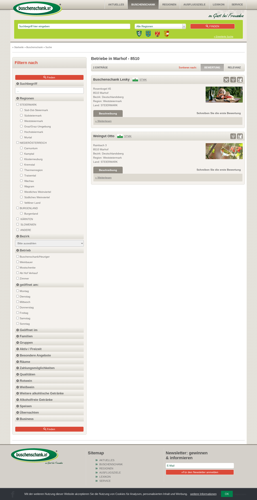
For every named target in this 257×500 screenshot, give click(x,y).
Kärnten (26, 219)
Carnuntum (31, 148)
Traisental (30, 175)
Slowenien (28, 224)
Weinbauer (26, 262)
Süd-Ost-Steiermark (36, 110)
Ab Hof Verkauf (29, 273)
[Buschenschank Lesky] (224, 95)
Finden (214, 26)
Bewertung (212, 67)
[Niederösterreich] (148, 34)
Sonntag (25, 323)
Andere (25, 229)
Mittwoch (25, 301)
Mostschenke (28, 267)
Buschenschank (143, 4)
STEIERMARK (28, 104)
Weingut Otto (103, 136)
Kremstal (29, 164)
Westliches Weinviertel (37, 191)
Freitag (24, 312)
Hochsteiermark (33, 131)
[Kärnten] (166, 34)
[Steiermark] (139, 34)
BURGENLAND (29, 208)
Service (237, 4)
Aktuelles (116, 4)
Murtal (28, 137)
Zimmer (24, 278)
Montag (24, 291)
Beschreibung (108, 113)
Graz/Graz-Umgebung (37, 126)
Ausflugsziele (194, 4)
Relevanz (234, 67)
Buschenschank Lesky (111, 79)
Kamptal (29, 153)
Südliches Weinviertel (37, 197)
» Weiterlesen (103, 121)
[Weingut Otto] (224, 151)
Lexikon (218, 4)
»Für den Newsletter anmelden (199, 472)
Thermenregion (33, 170)
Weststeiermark (33, 121)
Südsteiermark (33, 115)
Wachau (29, 180)
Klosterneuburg (33, 159)
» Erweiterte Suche (223, 36)
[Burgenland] (157, 34)
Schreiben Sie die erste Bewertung (219, 113)
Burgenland (31, 213)
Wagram (29, 186)
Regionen (169, 4)
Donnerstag (27, 307)
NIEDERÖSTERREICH (33, 142)
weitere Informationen (203, 493)
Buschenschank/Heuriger (35, 256)
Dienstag (25, 296)
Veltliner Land (32, 202)
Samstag (25, 318)
